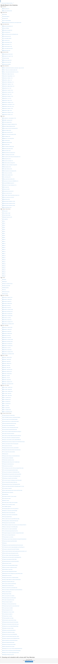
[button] (0, 0)
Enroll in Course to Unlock (29, 661)
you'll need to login (32, 660)
